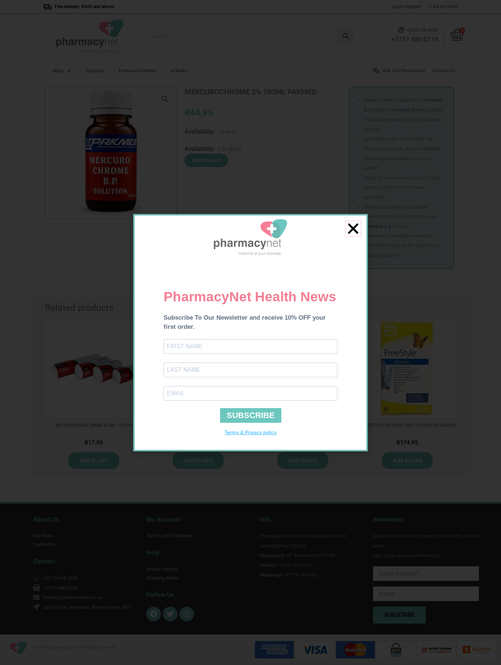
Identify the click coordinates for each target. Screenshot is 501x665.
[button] (353, 228)
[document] (250, 332)
